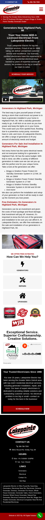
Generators (22, 270)
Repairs (22, 286)
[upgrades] (22, 295)
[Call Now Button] (40, 515)
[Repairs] (22, 280)
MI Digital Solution (29, 515)
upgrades (22, 302)
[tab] (22, 494)
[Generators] (22, 264)
